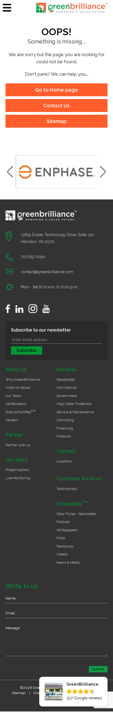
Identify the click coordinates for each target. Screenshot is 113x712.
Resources (65, 546)
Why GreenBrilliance (22, 379)
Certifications (15, 404)
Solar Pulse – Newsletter (76, 514)
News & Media (68, 562)
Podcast (62, 522)
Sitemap (57, 121)
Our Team (13, 396)
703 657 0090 (33, 256)
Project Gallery (17, 470)
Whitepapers (67, 530)
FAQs (60, 538)
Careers (11, 420)
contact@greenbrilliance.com (47, 272)
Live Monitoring (17, 478)
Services (66, 369)
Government (66, 396)
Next (103, 172)
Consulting (65, 420)
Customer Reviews (79, 478)
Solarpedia (71, 503)
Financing (64, 428)
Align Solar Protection (74, 404)
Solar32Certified (20, 412)
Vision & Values (17, 387)
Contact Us (56, 105)
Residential (65, 379)
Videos (61, 554)
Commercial (66, 387)
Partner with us (17, 445)
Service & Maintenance (75, 412)
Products (63, 436)
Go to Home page (56, 90)
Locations (64, 461)
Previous (10, 172)
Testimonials (66, 489)
